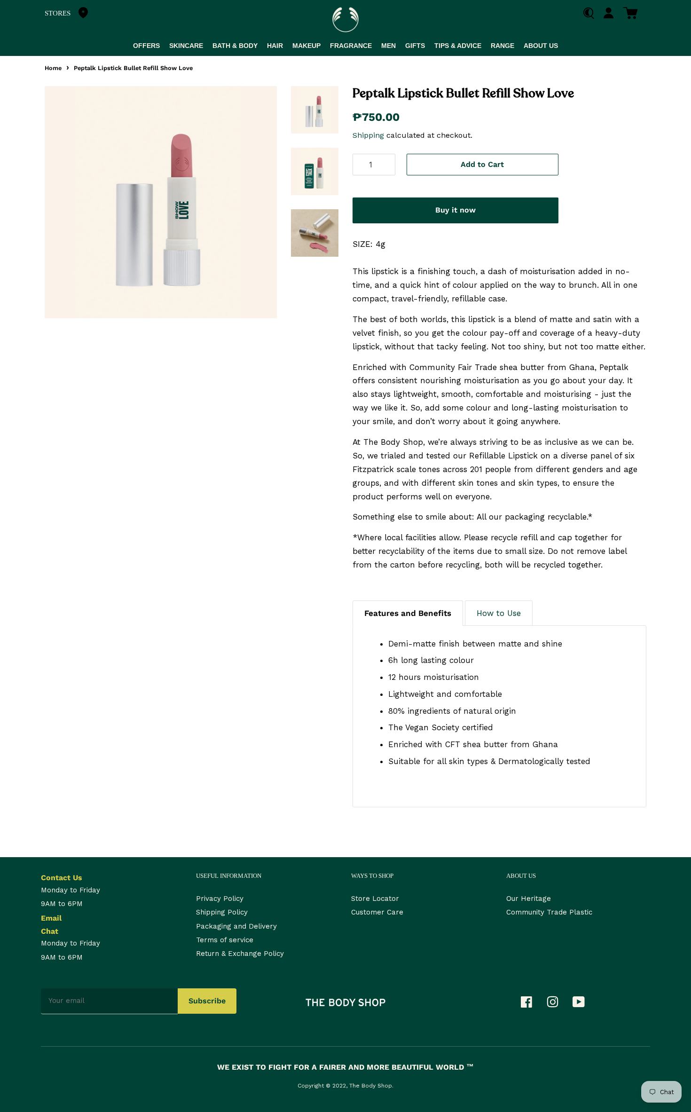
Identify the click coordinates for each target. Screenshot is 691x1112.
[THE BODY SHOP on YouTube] (583, 1004)
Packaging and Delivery (236, 926)
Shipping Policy (222, 912)
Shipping (368, 135)
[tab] (408, 613)
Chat (49, 931)
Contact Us (61, 877)
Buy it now (455, 209)
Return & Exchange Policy (240, 953)
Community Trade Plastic (549, 912)
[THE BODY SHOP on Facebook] (531, 1004)
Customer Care (377, 912)
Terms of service (224, 940)
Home (53, 67)
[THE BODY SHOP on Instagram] (557, 1004)
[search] (592, 13)
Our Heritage (528, 898)
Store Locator (375, 898)
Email (51, 918)
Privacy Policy (219, 898)
